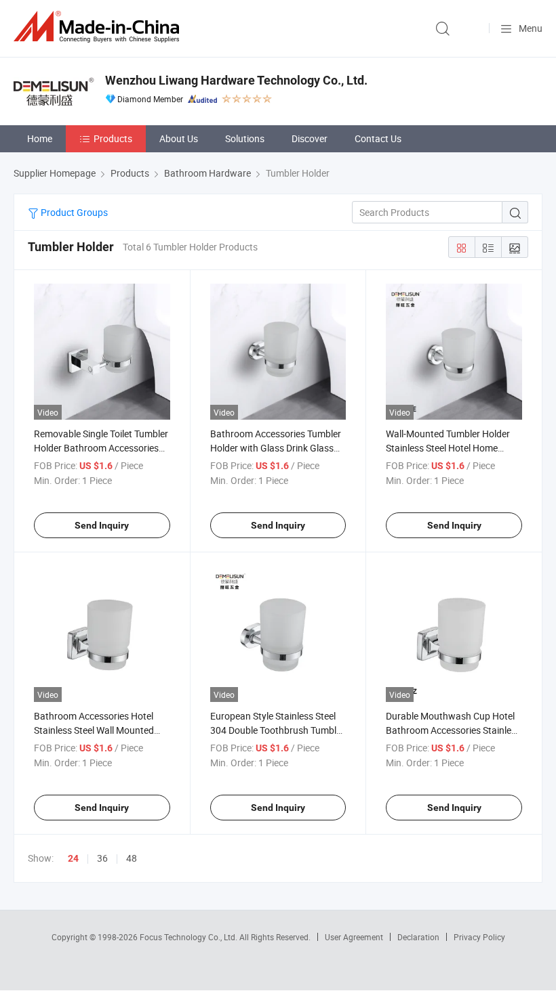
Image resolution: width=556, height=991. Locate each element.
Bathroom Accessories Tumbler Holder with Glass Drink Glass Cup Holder (275, 447)
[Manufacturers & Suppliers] (99, 27)
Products (113, 138)
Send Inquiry (102, 525)
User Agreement (354, 936)
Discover (309, 138)
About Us (178, 138)
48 (131, 858)
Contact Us (378, 138)
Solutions (244, 138)
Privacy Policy (479, 936)
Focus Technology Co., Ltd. (189, 936)
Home (39, 138)
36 (102, 858)
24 (73, 858)
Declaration (418, 936)
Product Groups (73, 212)
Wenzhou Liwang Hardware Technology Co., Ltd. (236, 80)
